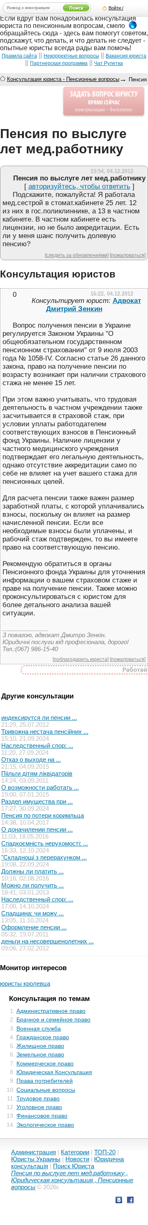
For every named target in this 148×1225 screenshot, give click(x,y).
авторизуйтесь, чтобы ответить (79, 186)
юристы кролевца (25, 983)
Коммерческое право (45, 1063)
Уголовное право (39, 1107)
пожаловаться (127, 255)
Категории (75, 1152)
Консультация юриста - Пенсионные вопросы (63, 79)
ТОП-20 (105, 1152)
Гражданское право (42, 1037)
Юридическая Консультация (54, 1072)
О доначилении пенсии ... (37, 829)
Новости (77, 1159)
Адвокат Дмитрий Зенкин (93, 305)
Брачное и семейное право (53, 1019)
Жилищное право (40, 1045)
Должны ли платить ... (32, 871)
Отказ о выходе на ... (31, 759)
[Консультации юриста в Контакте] (119, 1200)
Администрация (33, 1152)
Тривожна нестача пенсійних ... (44, 731)
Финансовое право (41, 1115)
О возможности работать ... (40, 787)
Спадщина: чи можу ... (32, 913)
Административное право (51, 1011)
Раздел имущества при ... (37, 801)
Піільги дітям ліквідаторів (36, 773)
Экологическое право (45, 1124)
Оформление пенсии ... (34, 927)
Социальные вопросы (45, 1089)
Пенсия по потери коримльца (42, 815)
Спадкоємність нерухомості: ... (44, 843)
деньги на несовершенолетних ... (47, 941)
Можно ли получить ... (32, 885)
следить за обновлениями (76, 255)
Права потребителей (44, 1080)
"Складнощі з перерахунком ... (44, 857)
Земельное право (40, 1054)
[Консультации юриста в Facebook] (130, 1200)
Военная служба (38, 1028)
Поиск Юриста (73, 1166)
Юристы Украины (35, 1159)
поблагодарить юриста (80, 659)
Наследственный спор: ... (37, 745)
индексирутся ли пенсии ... (39, 717)
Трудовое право (38, 1098)
